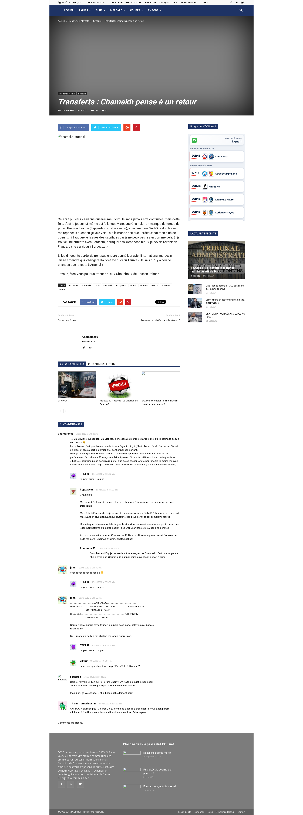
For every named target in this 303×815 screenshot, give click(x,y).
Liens (174, 2)
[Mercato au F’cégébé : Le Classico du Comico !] (119, 384)
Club (99, 10)
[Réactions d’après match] (132, 757)
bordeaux (73, 285)
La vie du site (150, 2)
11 (106, 110)
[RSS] (236, 2)
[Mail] (91, 348)
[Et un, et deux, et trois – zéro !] (132, 791)
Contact (204, 2)
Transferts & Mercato (67, 94)
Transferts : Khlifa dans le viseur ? (160, 320)
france (155, 285)
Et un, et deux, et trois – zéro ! (159, 786)
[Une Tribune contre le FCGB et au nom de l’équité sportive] (195, 289)
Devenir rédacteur (188, 2)
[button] (241, 10)
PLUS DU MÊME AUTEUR (101, 364)
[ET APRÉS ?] (77, 384)
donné (133, 285)
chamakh (107, 285)
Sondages (164, 2)
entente (144, 285)
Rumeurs (82, 94)
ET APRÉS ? (63, 400)
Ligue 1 (83, 10)
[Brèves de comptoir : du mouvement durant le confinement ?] (161, 384)
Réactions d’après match (157, 752)
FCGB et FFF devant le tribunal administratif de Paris (212, 269)
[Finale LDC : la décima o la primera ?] (132, 774)
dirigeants (121, 285)
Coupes (135, 10)
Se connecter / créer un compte (125, 2)
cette (97, 285)
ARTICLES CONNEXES (72, 364)
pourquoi (166, 285)
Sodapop (195, 275)
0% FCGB (153, 10)
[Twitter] (242, 2)
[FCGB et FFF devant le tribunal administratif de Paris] (216, 260)
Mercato (116, 10)
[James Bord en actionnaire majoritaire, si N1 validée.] (195, 303)
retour (62, 289)
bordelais (86, 285)
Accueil (69, 10)
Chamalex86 (68, 110)
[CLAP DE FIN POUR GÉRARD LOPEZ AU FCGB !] (195, 317)
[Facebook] (231, 2)
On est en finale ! (67, 320)
